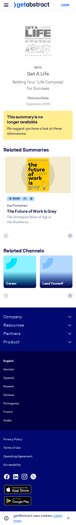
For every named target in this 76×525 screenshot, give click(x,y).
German (8, 369)
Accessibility (12, 464)
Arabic (7, 420)
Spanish (8, 378)
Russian (8, 386)
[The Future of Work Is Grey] (38, 175)
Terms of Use (11, 447)
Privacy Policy (12, 439)
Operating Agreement (17, 456)
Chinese (8, 395)
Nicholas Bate (38, 98)
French (8, 411)
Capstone (33, 104)
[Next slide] (70, 235)
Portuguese (11, 403)
